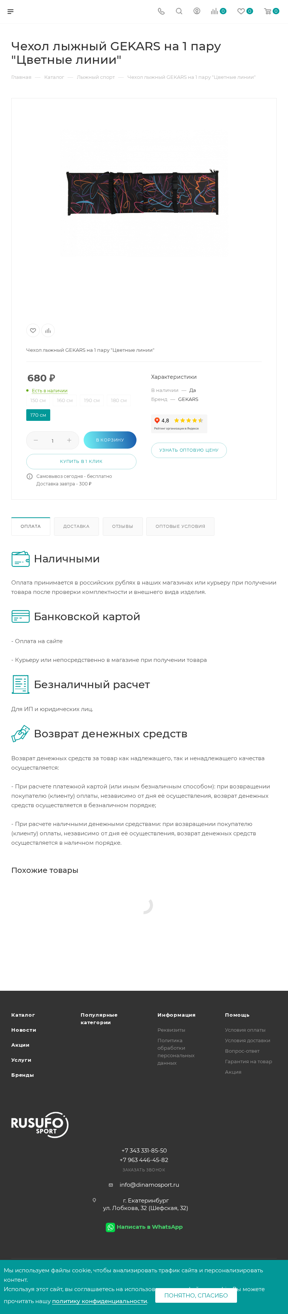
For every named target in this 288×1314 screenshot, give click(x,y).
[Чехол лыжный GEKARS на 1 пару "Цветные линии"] (144, 192)
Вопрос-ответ (242, 1051)
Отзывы (123, 526)
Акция (233, 1072)
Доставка (76, 526)
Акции (20, 1045)
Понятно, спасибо (196, 1295)
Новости (23, 1030)
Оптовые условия (180, 526)
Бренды (22, 1075)
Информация (177, 1015)
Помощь (237, 1015)
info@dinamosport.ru (149, 1184)
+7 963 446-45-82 (144, 1159)
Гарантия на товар (248, 1061)
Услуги (21, 1060)
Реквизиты (171, 1030)
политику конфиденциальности (99, 1301)
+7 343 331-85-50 (144, 1150)
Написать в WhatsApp (150, 1226)
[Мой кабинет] (197, 11)
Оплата (31, 526)
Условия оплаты (245, 1030)
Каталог (23, 1015)
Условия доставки (247, 1040)
